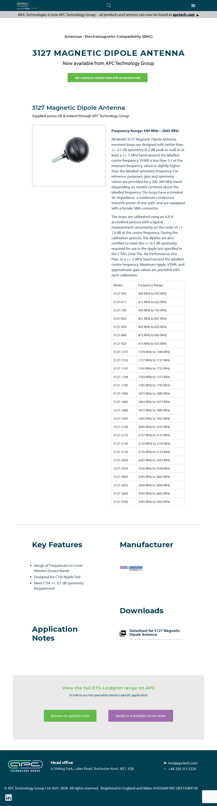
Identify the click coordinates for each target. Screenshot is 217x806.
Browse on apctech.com (70, 715)
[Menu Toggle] (193, 5)
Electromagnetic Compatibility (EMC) (119, 37)
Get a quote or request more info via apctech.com (107, 77)
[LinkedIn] (8, 797)
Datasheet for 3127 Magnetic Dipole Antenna (154, 633)
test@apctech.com (183, 763)
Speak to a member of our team (140, 715)
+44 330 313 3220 (182, 768)
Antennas (73, 37)
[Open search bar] (109, 5)
